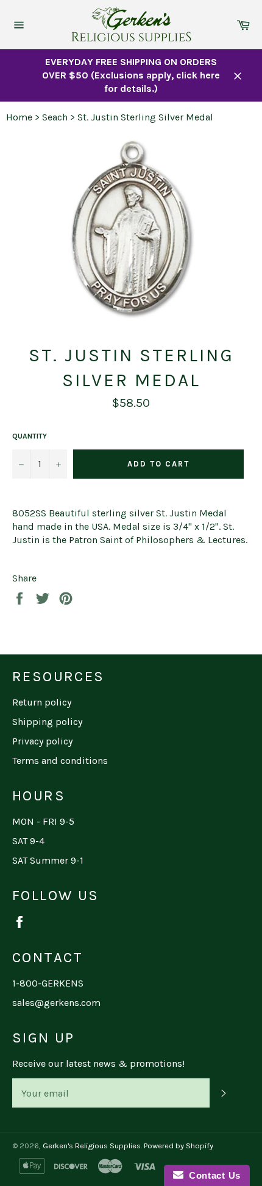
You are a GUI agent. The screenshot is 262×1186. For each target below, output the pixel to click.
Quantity (29, 436)
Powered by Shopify (178, 1145)
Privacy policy (42, 741)
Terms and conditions (60, 760)
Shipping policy (47, 721)
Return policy (41, 702)
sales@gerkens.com (56, 1002)
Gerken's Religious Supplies (92, 1145)
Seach (55, 117)
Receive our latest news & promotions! (98, 1063)
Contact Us (212, 1175)
